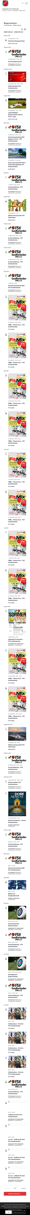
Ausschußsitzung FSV (15, 61)
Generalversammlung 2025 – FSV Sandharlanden (16, 286)
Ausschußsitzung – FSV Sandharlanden (15, 188)
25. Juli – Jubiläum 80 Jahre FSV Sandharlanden (16, 1158)
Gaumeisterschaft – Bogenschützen (14, 925)
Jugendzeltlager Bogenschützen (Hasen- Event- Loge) (15, 114)
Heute (15, 1188)
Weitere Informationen (18, 1212)
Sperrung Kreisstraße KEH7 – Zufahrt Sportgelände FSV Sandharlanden (17, 164)
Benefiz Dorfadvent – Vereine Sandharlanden (17, 821)
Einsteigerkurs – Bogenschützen (13, 975)
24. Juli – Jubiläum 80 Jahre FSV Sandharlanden (16, 1140)
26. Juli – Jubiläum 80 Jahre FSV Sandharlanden (16, 1177)
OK (8, 1212)
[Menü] (25, 3)
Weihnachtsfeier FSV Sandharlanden (14, 87)
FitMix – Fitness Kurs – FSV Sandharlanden (16, 326)
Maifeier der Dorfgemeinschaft (13, 895)
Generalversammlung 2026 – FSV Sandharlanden (16, 869)
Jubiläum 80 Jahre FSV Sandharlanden (15, 1115)
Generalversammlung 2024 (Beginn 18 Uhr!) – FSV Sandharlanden (16, 139)
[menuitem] (21, 3)
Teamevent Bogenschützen (16, 41)
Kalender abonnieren (14, 1194)
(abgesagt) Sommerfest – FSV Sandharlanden (15, 640)
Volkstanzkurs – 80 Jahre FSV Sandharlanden (15, 1025)
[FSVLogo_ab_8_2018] (12, 3)
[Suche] (21, 3)
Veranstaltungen (8, 25)
